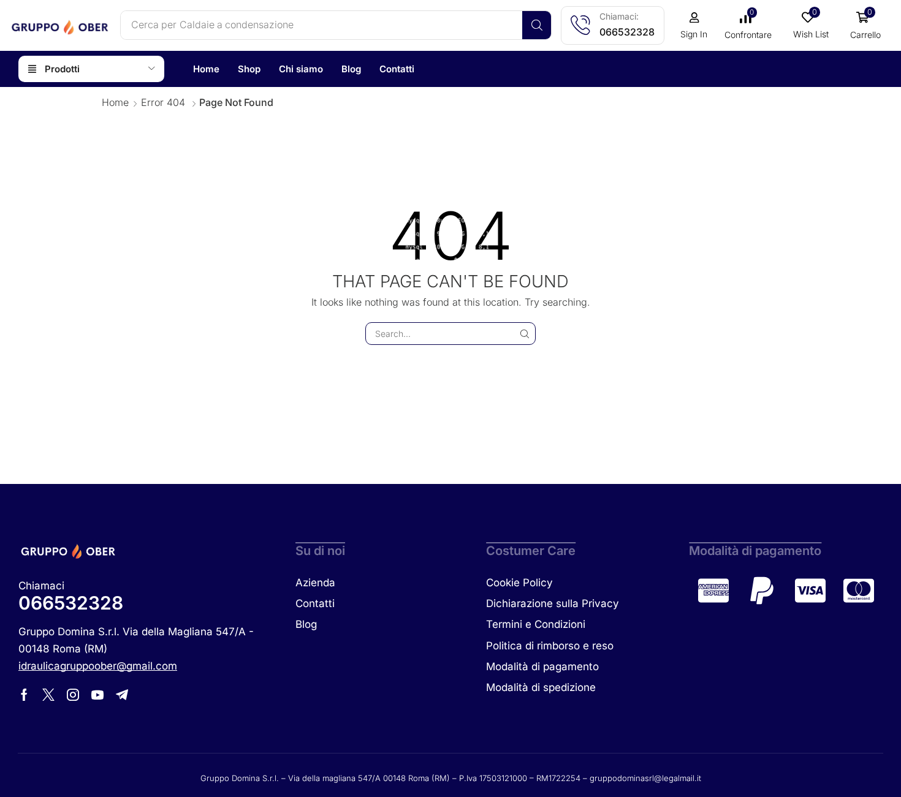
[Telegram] (122, 695)
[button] (694, 25)
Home (115, 102)
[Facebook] (24, 695)
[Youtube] (97, 695)
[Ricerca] (536, 25)
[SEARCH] (524, 333)
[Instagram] (73, 695)
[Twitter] (48, 695)
